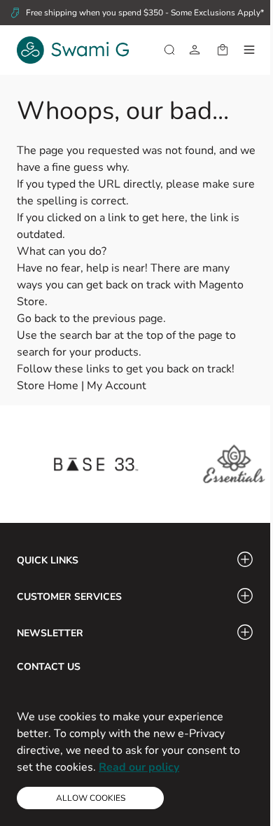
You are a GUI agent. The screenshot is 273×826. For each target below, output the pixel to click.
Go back (37, 318)
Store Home (47, 385)
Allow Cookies (90, 798)
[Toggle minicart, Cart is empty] (222, 49)
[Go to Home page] (73, 50)
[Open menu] (249, 50)
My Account (116, 385)
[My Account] (194, 49)
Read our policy (139, 767)
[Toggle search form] (169, 49)
